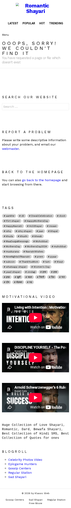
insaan (53, 226)
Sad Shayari (17, 477)
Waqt (60, 261)
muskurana (12, 251)
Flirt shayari (13, 221)
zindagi (31, 272)
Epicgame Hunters (22, 464)
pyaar (53, 256)
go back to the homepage (41, 180)
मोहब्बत (19, 282)
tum (47, 261)
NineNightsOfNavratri (18, 256)
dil (22, 215)
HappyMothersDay (37, 221)
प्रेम (7, 282)
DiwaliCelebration (41, 215)
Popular (28, 23)
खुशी (19, 277)
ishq (8, 231)
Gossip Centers (19, 468)
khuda (9, 236)
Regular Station (20, 472)
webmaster (10, 149)
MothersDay (13, 246)
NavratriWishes (34, 251)
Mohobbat (42, 241)
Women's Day (42, 266)
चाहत (30, 277)
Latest (13, 23)
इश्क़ (55, 272)
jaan (41, 231)
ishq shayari (25, 231)
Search (65, 107)
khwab (38, 236)
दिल (52, 277)
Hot (42, 23)
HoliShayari (35, 226)
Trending (56, 23)
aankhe (10, 215)
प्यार (63, 277)
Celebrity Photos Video (25, 460)
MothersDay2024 (37, 246)
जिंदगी (41, 277)
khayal (54, 231)
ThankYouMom (29, 261)
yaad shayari (13, 272)
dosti (62, 215)
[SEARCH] (66, 31)
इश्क (44, 272)
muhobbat (60, 246)
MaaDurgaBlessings (17, 241)
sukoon (10, 261)
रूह (30, 282)
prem (40, 256)
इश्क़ (8, 277)
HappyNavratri (14, 226)
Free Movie (35, 503)
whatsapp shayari (16, 266)
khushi (23, 236)
